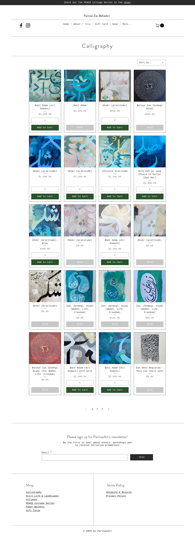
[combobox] (151, 62)
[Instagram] (28, 25)
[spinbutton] (45, 120)
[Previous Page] (86, 409)
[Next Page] (108, 409)
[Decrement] (33, 120)
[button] (160, 25)
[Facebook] (21, 25)
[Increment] (56, 120)
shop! (127, 2)
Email (45, 453)
